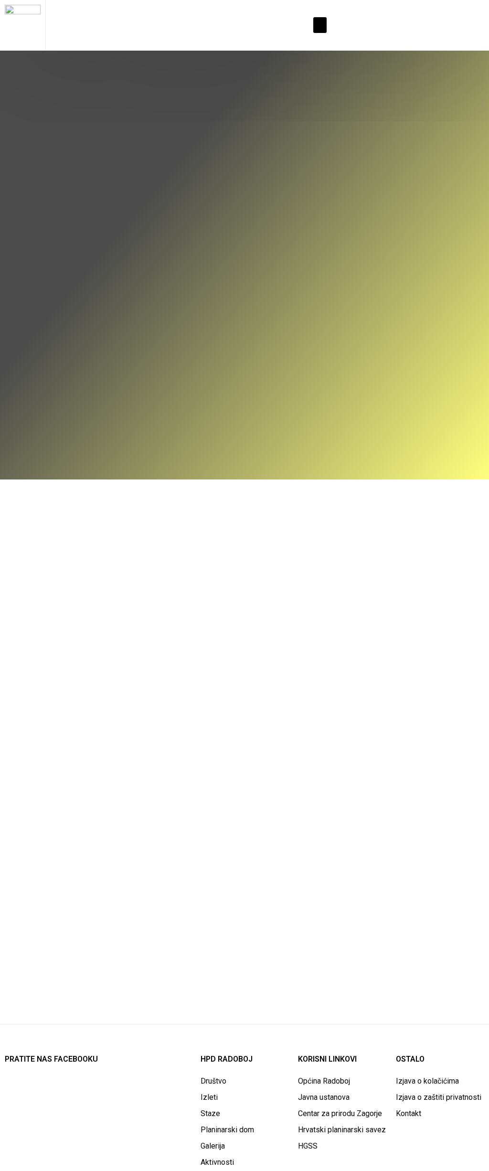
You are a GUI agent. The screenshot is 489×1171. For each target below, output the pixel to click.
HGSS (308, 1145)
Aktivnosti (217, 1162)
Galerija (213, 1145)
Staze (210, 1113)
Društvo (213, 1081)
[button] (320, 25)
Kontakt (408, 1113)
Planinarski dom (227, 1129)
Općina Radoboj (324, 1081)
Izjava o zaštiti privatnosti (438, 1097)
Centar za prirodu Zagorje (340, 1113)
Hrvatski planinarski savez (342, 1129)
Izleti (209, 1097)
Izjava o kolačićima (427, 1081)
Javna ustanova (324, 1097)
